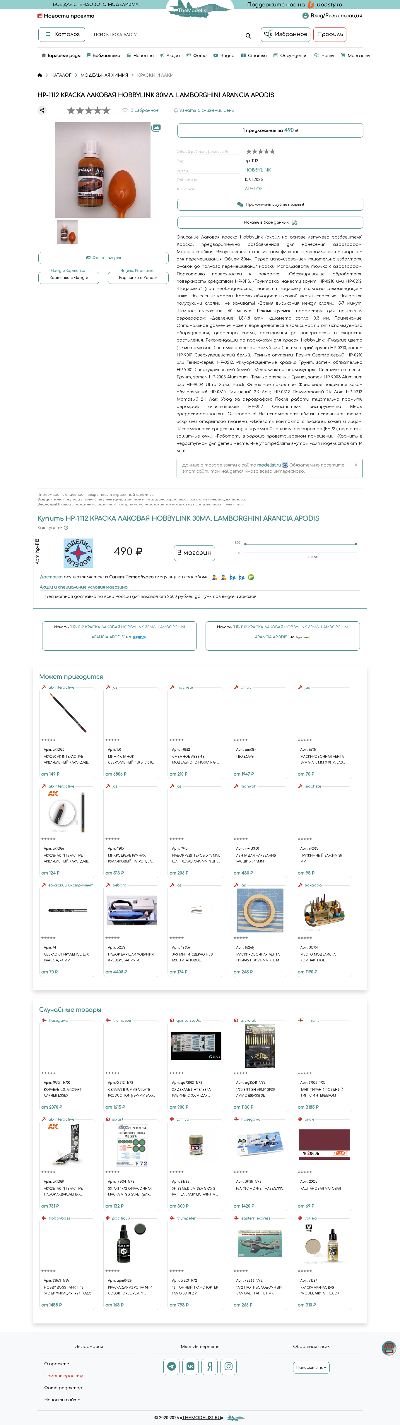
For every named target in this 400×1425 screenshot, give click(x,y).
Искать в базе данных (267, 222)
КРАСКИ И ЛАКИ (155, 75)
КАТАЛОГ (61, 75)
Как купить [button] (50, 528)
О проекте (56, 1364)
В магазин (194, 552)
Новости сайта (62, 1400)
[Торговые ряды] (389, 1348)
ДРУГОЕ (254, 189)
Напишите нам (311, 1368)
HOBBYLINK (258, 170)
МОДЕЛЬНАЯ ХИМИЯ (104, 75)
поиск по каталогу (115, 35)
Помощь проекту (63, 1376)
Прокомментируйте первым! (274, 205)
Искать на (119, 632)
